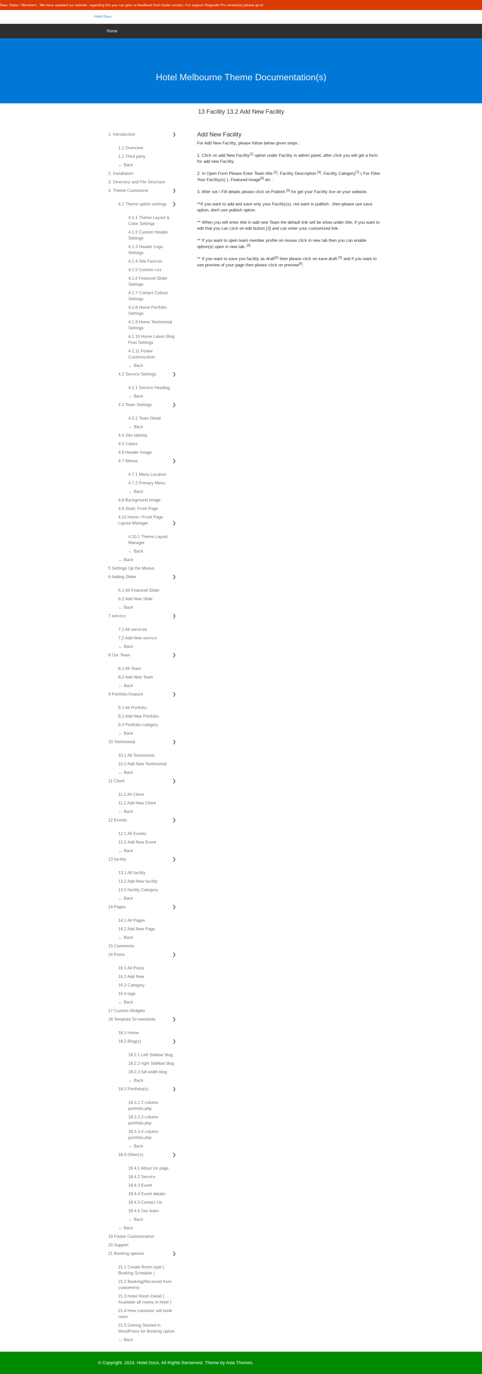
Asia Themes (239, 1362)
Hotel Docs (102, 16)
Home (112, 31)
